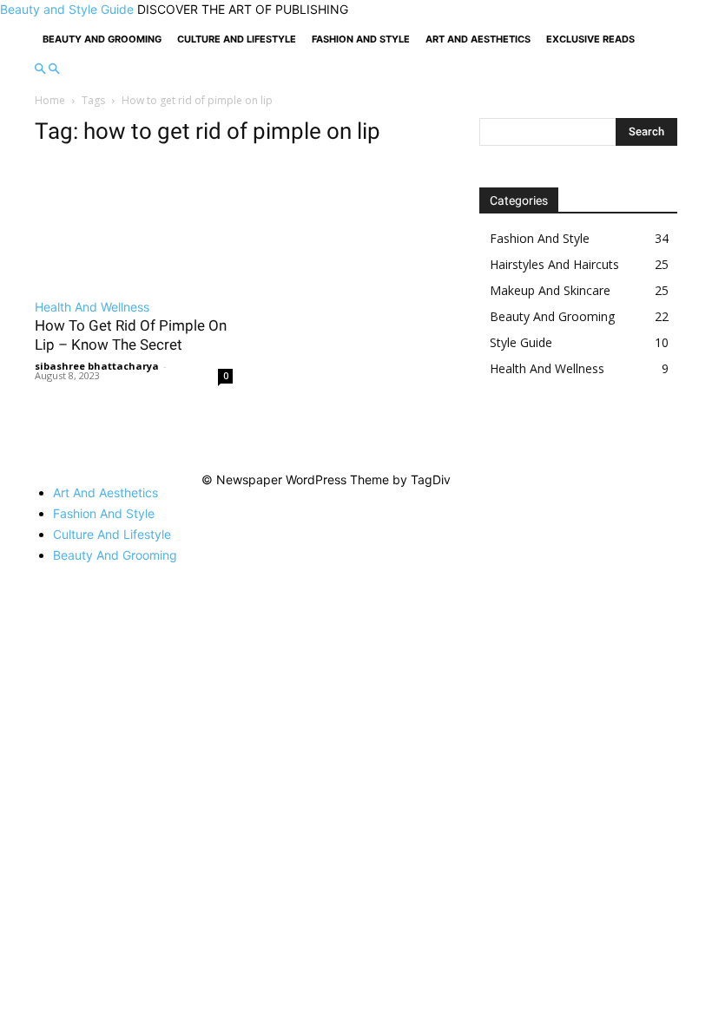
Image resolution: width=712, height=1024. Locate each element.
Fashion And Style (361, 39)
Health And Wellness (92, 306)
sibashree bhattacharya (97, 365)
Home (50, 100)
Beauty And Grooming (102, 39)
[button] (40, 69)
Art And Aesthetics (478, 39)
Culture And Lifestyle (236, 39)
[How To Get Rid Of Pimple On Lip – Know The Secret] (134, 224)
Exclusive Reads (590, 39)
